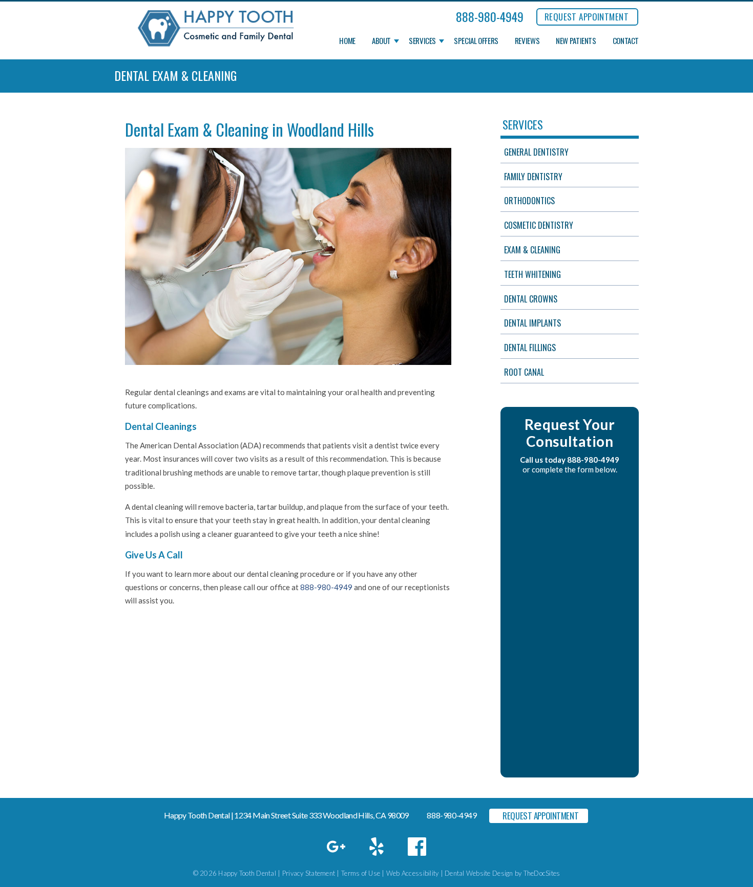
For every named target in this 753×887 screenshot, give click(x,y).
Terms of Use (360, 873)
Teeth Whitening (532, 274)
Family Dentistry (533, 176)
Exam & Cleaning (532, 250)
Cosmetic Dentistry (538, 225)
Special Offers (476, 41)
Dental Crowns (530, 299)
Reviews (527, 41)
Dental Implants (532, 323)
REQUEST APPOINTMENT (587, 16)
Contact (626, 41)
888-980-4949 (490, 16)
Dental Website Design (479, 873)
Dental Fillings (530, 347)
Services (422, 41)
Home (347, 41)
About (381, 41)
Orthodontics (529, 200)
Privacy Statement (308, 873)
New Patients (576, 41)
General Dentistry (536, 152)
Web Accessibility (412, 873)
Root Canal (524, 372)
